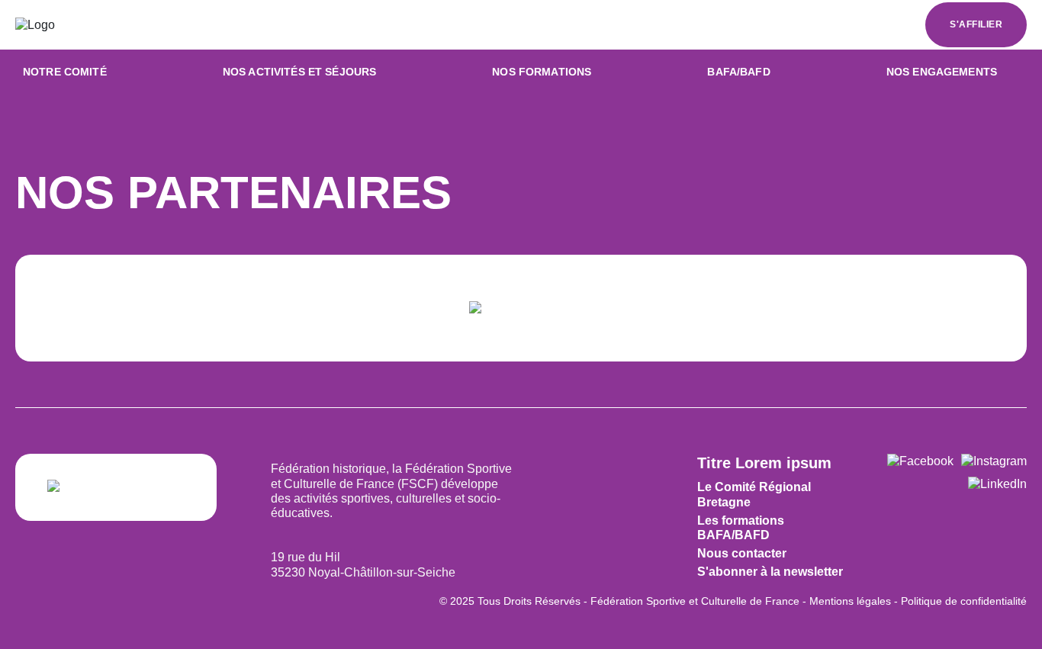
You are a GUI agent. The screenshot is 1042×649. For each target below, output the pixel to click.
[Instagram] (994, 461)
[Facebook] (920, 461)
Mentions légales (850, 601)
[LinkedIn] (997, 483)
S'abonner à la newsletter (770, 571)
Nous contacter (741, 553)
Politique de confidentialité (964, 601)
